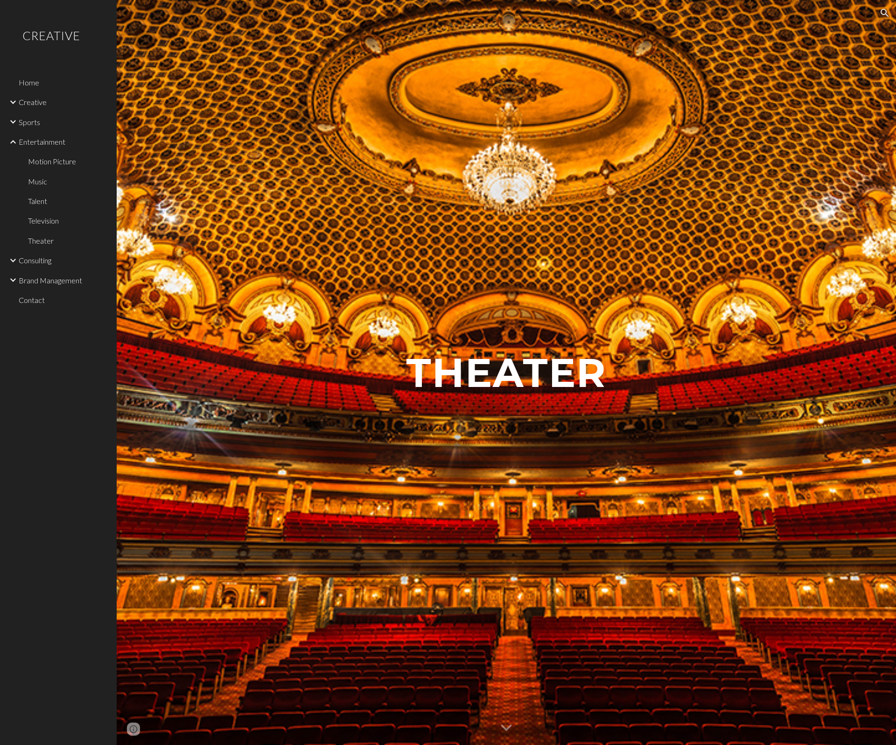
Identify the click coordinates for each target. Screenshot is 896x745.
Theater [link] (41, 240)
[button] (885, 13)
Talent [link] (37, 201)
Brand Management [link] (50, 280)
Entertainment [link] (42, 141)
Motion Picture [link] (52, 161)
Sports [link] (29, 122)
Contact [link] (32, 299)
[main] (506, 372)
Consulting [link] (35, 260)
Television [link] (43, 220)
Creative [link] (33, 102)
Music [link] (37, 181)
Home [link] (29, 82)
